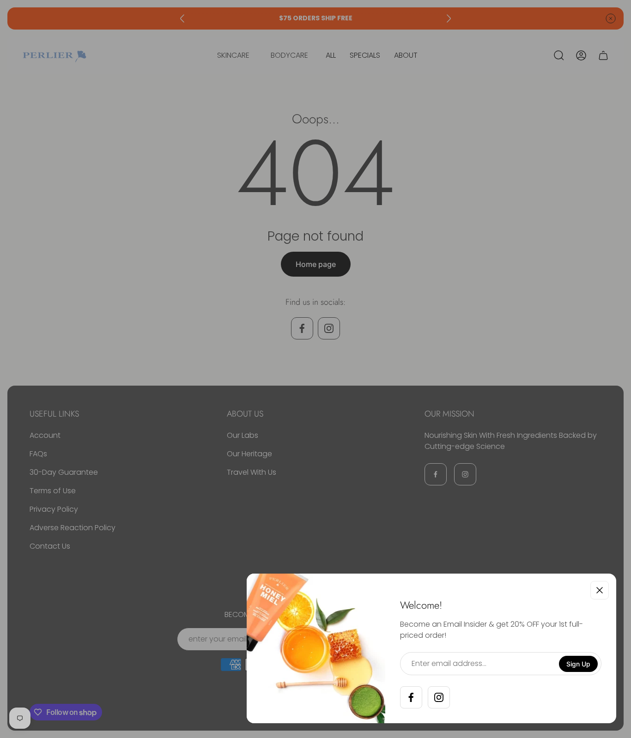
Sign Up (578, 664)
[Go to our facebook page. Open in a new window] (411, 697)
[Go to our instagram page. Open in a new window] (439, 697)
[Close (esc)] (599, 590)
